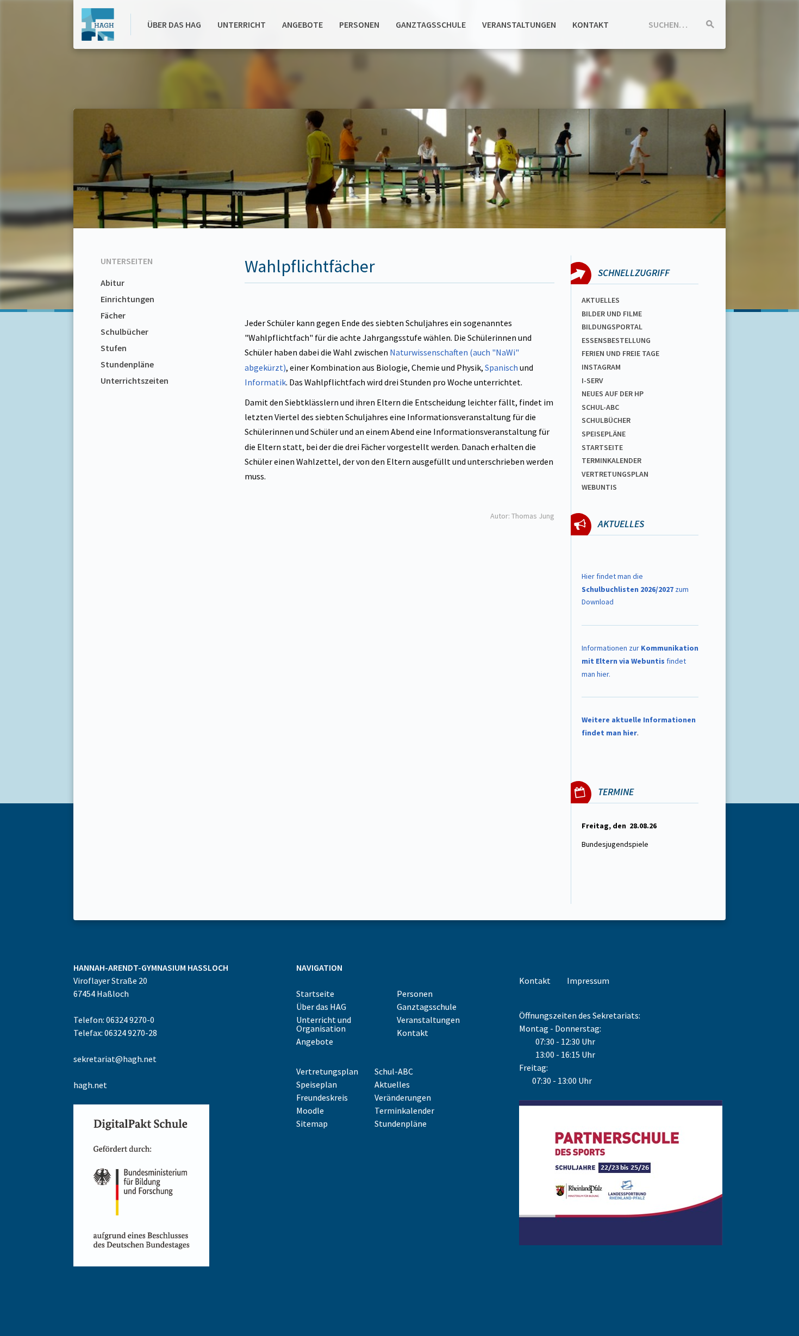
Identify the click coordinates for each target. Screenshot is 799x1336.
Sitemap (312, 1123)
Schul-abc (600, 407)
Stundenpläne (127, 364)
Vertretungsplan (615, 474)
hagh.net (90, 1084)
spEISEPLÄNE (604, 434)
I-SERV (592, 380)
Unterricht (241, 24)
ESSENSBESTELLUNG (616, 340)
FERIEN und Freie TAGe (620, 353)
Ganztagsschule (431, 24)
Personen (359, 24)
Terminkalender (611, 460)
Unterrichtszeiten (134, 380)
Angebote (302, 24)
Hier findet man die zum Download (635, 589)
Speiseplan (316, 1084)
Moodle (310, 1110)
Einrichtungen (127, 299)
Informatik (265, 382)
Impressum (588, 980)
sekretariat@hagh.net (115, 1058)
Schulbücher (124, 331)
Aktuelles (601, 300)
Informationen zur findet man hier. (640, 661)
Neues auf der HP (613, 393)
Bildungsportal (612, 327)
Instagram (601, 367)
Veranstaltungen (519, 24)
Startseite (602, 447)
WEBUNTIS (599, 487)
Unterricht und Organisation (323, 1024)
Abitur (112, 282)
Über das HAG (174, 24)
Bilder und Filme (612, 314)
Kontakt (590, 24)
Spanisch (501, 367)
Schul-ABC (393, 1071)
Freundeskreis (322, 1097)
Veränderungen (402, 1097)
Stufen (114, 347)
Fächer (113, 315)
